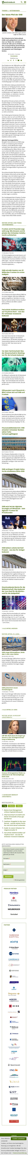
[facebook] (12, 61)
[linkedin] (7, 61)
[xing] (10, 61)
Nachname (7, 864)
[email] (18, 61)
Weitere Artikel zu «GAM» (10, 634)
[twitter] (15, 61)
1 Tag (4, 806)
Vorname (6, 858)
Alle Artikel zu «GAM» (10, 710)
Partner (7, 925)
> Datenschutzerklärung (19, 1153)
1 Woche (11, 806)
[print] (20, 61)
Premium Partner (10, 888)
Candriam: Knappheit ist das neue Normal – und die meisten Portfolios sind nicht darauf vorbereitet (15, 823)
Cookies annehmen (18, 1138)
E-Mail (5, 870)
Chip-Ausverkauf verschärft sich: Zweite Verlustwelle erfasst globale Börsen (14, 817)
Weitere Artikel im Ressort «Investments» (11, 716)
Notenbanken (15, 11)
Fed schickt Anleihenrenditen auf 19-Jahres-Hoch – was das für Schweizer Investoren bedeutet (14, 834)
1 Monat (19, 806)
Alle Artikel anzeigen (10, 628)
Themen (4, 11)
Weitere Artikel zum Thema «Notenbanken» (12, 224)
